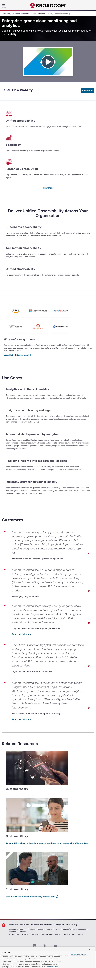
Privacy (25, 934)
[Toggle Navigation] (4, 6)
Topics (80, 934)
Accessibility (14, 934)
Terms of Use (68, 934)
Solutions (24, 924)
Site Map (34, 934)
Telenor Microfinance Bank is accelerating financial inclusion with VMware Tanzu (48, 843)
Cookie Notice (51, 967)
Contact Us (87, 90)
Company (59, 924)
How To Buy (71, 924)
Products (13, 924)
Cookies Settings (78, 954)
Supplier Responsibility (51, 934)
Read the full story (21, 634)
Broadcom (48, 5)
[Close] (89, 949)
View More (48, 188)
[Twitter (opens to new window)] (45, 946)
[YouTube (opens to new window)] (55, 946)
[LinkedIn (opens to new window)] (34, 946)
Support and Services (41, 924)
